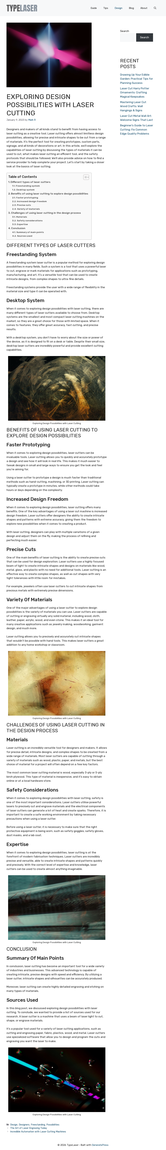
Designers (24, 1124)
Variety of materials (28, 209)
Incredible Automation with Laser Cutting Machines (38, 1131)
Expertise (22, 224)
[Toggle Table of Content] (84, 177)
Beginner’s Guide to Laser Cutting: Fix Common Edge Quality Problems (136, 129)
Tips (105, 8)
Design (118, 8)
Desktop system (25, 189)
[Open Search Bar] (155, 8)
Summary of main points (30, 232)
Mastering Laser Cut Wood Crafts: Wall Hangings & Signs (133, 106)
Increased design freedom (32, 201)
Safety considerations (29, 220)
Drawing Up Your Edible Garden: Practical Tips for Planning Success (136, 78)
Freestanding (38, 1124)
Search (124, 31)
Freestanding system (28, 185)
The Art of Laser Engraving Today (28, 1128)
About (143, 8)
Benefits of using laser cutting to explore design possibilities (49, 193)
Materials (21, 216)
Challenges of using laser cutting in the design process (46, 212)
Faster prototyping (27, 197)
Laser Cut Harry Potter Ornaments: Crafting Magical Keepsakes (134, 92)
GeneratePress (100, 1145)
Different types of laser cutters (30, 182)
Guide (94, 8)
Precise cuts (24, 205)
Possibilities (52, 1124)
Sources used (24, 236)
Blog (131, 8)
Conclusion (18, 228)
